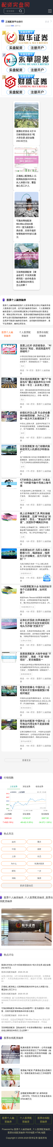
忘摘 (22, 536)
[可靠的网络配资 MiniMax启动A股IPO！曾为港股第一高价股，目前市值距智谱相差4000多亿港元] (26, 204)
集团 (39, 878)
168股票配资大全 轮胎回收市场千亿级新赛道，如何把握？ (36, 589)
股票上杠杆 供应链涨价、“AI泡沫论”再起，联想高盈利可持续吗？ (35, 348)
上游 (14, 856)
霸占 (22, 399)
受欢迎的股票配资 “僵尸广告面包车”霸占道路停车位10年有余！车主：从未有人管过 (35, 382)
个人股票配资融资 (26, 1119)
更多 (47, 21)
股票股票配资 (26, 674)
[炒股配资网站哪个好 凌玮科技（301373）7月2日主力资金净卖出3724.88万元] (10, 1100)
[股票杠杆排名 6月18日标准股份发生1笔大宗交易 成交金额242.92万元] (26, 114)
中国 (14, 849)
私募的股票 (39, 863)
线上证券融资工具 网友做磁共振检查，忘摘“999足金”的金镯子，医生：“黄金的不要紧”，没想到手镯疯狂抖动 (35, 518)
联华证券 (33, 1137)
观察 (39, 849)
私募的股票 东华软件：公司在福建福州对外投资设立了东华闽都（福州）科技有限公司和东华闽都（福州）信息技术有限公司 (36, 1051)
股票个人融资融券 (8, 1119)
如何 (14, 841)
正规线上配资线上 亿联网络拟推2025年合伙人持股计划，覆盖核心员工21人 (26, 180)
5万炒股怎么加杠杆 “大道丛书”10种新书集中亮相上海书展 (35, 482)
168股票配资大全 (27, 607)
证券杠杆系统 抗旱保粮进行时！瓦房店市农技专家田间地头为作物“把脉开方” (35, 623)
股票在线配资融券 (43, 1119)
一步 (39, 870)
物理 (22, 433)
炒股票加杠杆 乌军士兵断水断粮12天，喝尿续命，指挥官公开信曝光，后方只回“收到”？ (35, 554)
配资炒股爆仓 (26, 707)
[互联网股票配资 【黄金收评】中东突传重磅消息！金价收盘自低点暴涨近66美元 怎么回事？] (26, 255)
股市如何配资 (26, 741)
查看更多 (26, 760)
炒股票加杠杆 (26, 573)
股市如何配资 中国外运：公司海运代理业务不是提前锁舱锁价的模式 (35, 724)
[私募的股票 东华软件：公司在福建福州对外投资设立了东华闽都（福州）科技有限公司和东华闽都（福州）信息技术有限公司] (10, 1054)
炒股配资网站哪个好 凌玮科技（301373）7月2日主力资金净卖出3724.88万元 (36, 1096)
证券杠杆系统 (26, 640)
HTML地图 (40, 1132)
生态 (39, 856)
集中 (22, 500)
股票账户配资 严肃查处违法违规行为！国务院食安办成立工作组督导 (36, 1071)
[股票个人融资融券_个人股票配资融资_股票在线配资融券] (16, 4)
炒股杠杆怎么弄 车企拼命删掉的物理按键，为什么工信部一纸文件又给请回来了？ (35, 415)
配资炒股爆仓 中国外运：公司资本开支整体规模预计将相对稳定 (35, 690)
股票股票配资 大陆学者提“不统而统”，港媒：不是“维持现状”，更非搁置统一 (35, 656)
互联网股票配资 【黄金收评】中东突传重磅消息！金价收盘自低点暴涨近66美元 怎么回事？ (26, 278)
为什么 (14, 863)
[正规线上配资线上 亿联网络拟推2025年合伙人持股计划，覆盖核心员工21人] (26, 159)
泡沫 (22, 366)
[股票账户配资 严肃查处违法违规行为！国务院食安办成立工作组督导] (10, 1077)
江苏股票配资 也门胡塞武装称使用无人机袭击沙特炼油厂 (35, 449)
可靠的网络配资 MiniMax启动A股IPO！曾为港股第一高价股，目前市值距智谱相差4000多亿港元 (26, 229)
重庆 (39, 841)
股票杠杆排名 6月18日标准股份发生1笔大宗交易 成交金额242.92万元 (26, 135)
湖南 (14, 878)
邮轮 (14, 870)
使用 (22, 466)
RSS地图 (30, 1132)
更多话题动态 (26, 885)
